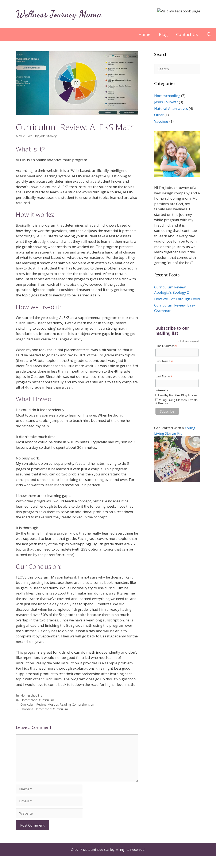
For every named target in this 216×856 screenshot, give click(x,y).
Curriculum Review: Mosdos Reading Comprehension (57, 704)
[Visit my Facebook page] (178, 11)
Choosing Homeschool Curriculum (44, 709)
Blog (163, 34)
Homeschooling (31, 695)
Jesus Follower (166, 102)
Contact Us (187, 34)
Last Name (164, 376)
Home (144, 34)
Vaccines (161, 121)
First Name (164, 361)
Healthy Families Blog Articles (177, 395)
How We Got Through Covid (177, 298)
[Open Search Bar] (209, 34)
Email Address (166, 346)
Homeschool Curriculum (37, 700)
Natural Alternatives (171, 108)
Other (159, 114)
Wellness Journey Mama (59, 14)
